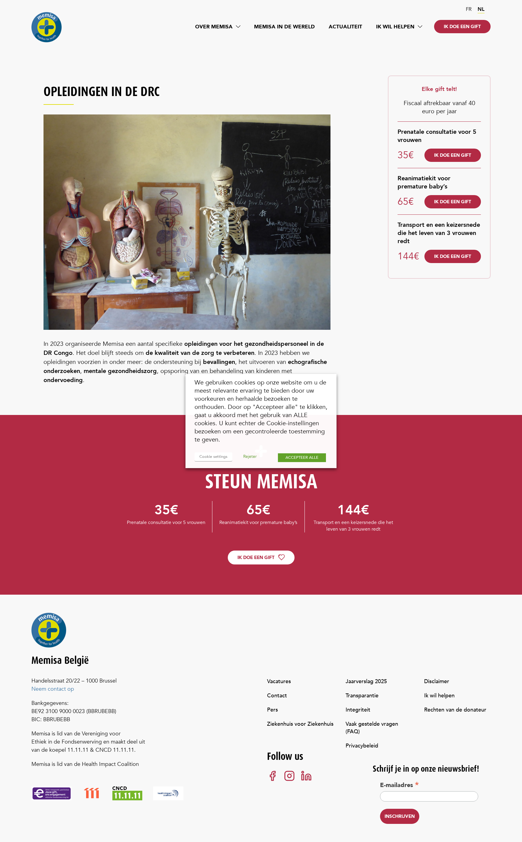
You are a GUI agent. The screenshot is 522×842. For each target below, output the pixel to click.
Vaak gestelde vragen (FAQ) (372, 727)
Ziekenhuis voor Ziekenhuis (300, 724)
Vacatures (279, 681)
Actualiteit (345, 26)
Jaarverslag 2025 (366, 681)
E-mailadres (399, 784)
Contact (277, 695)
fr (469, 9)
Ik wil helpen (395, 26)
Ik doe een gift (462, 27)
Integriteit (358, 710)
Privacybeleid (362, 746)
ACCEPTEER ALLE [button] (301, 457)
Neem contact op (52, 689)
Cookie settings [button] (213, 456)
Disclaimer (436, 681)
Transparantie (362, 695)
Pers (272, 710)
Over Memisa (214, 26)
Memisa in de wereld (284, 26)
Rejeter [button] (250, 456)
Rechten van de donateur (455, 710)
